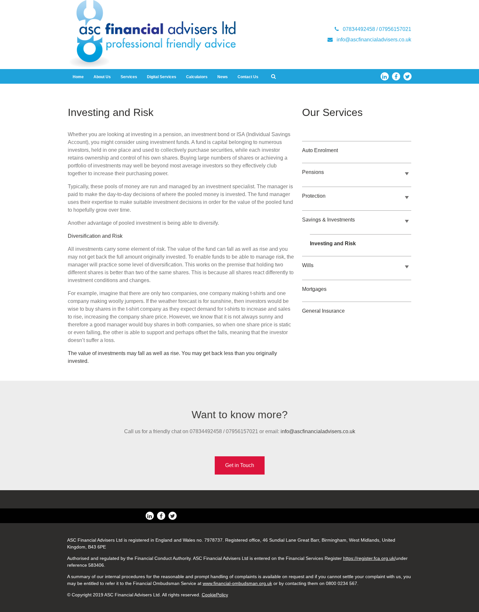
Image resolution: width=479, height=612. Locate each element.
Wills (307, 265)
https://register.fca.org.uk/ (369, 558)
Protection (314, 196)
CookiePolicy (215, 594)
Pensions (313, 172)
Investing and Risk (333, 243)
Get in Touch (239, 465)
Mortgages (314, 289)
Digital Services (161, 77)
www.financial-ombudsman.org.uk (237, 583)
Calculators (197, 77)
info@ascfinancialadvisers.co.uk (318, 431)
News (222, 77)
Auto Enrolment (320, 150)
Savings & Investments (328, 219)
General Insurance (323, 311)
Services (129, 77)
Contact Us (248, 77)
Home (78, 77)
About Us (102, 77)
